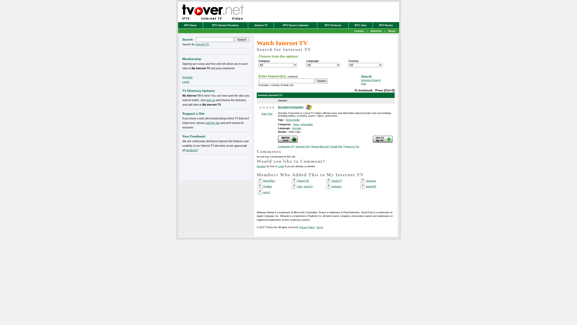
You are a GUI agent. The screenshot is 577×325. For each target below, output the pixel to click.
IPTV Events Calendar (295, 25)
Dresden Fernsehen (290, 107)
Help (363, 83)
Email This (336, 146)
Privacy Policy (307, 227)
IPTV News (190, 25)
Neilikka (267, 186)
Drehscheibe (293, 119)
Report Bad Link (320, 146)
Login (281, 166)
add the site (213, 123)
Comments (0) (286, 146)
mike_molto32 (305, 186)
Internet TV (261, 25)
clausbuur (371, 180)
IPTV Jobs (360, 25)
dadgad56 (371, 186)
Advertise (376, 31)
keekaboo (337, 186)
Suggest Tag (302, 146)
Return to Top (351, 146)
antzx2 (266, 192)
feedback (191, 150)
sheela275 (337, 180)
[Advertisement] (216, 166)
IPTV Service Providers (225, 25)
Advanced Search (371, 80)
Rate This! (267, 113)
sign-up (210, 100)
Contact (359, 31)
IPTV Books (386, 25)
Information (307, 124)
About (392, 31)
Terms (319, 227)
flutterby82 (303, 180)
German (296, 128)
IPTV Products (333, 25)
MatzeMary (269, 180)
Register (261, 166)
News (296, 124)
